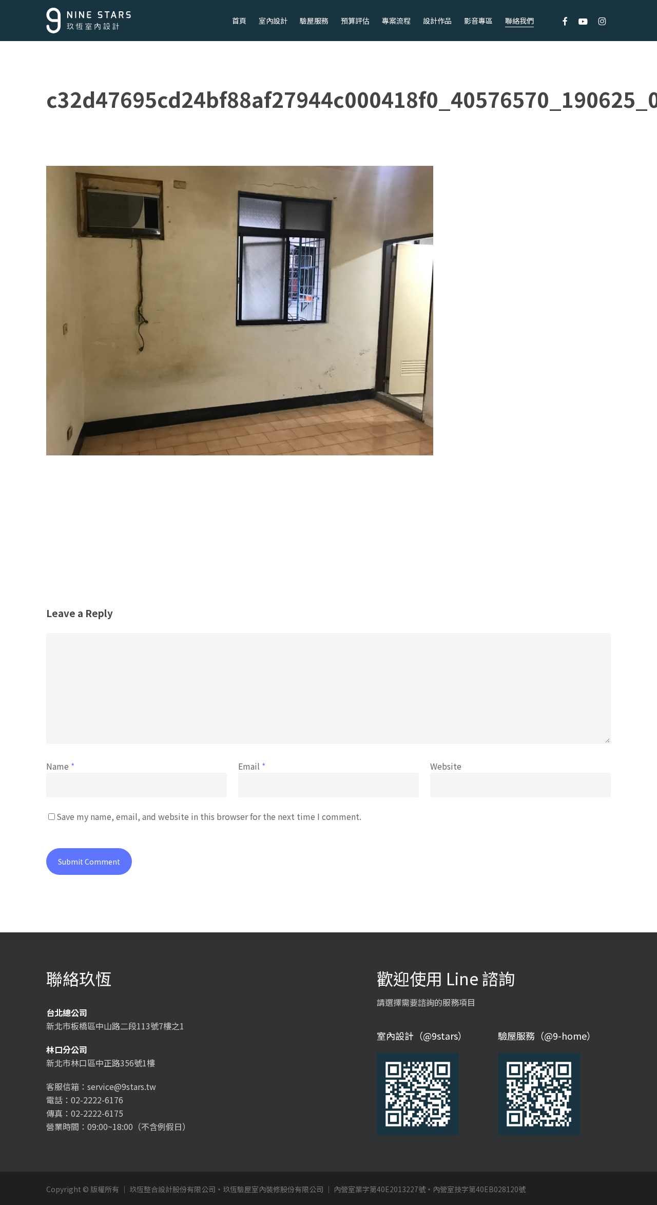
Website (445, 766)
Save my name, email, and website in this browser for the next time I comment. (208, 816)
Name (60, 766)
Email (251, 766)
